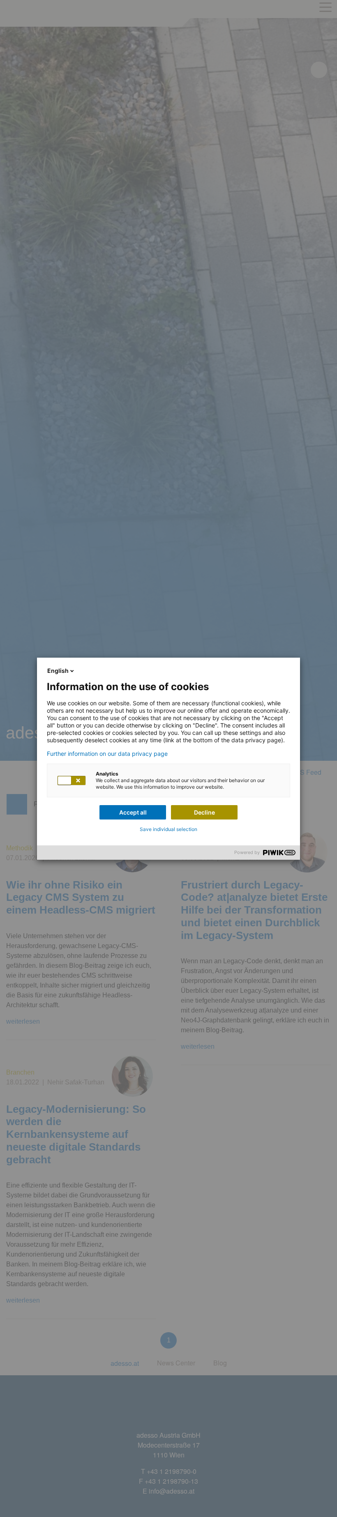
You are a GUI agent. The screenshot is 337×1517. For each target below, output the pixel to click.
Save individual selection (168, 829)
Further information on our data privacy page (107, 753)
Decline (204, 812)
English (58, 670)
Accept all (133, 812)
